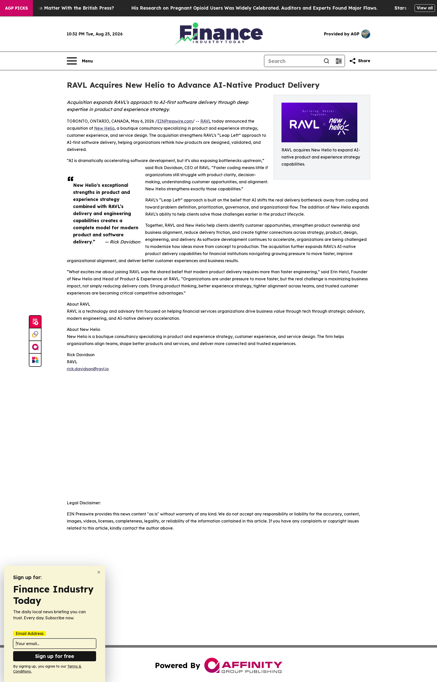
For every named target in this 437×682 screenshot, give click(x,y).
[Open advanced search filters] (339, 61)
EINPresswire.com (174, 121)
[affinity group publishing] (35, 347)
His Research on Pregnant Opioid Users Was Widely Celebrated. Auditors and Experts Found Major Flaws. (254, 8)
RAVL (205, 121)
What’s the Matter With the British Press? (65, 8)
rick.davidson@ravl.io (88, 368)
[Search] (326, 61)
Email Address (29, 633)
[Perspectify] (35, 334)
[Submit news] (35, 322)
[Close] (98, 572)
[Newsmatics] (35, 360)
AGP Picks (16, 8)
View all (425, 7)
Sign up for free (54, 656)
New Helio (104, 128)
